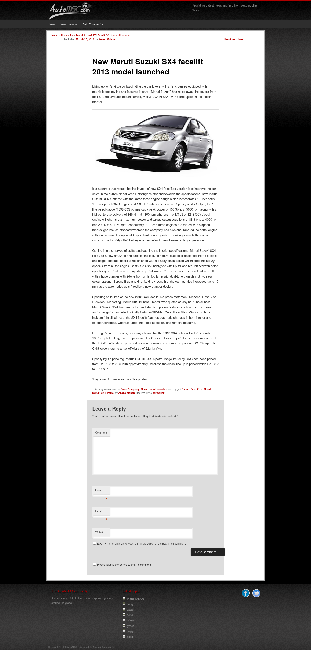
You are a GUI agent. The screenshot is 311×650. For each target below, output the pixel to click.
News (52, 24)
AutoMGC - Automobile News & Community (90, 647)
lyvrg (130, 604)
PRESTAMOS (135, 599)
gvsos (130, 626)
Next (242, 39)
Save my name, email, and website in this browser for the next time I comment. (141, 543)
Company (133, 389)
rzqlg (130, 631)
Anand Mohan (106, 39)
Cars (124, 389)
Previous (228, 39)
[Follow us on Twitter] (255, 593)
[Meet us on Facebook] (245, 593)
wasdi (130, 610)
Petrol (110, 393)
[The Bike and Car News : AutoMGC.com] (73, 16)
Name (101, 491)
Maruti (144, 389)
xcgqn (130, 637)
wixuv (130, 620)
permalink (159, 393)
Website (100, 532)
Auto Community (93, 24)
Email (101, 512)
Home (54, 35)
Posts (64, 35)
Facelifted (196, 389)
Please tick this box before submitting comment (123, 564)
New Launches (69, 24)
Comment (101, 432)
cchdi (130, 615)
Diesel (185, 389)
